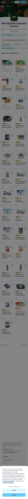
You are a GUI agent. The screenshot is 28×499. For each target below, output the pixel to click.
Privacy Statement (8, 482)
